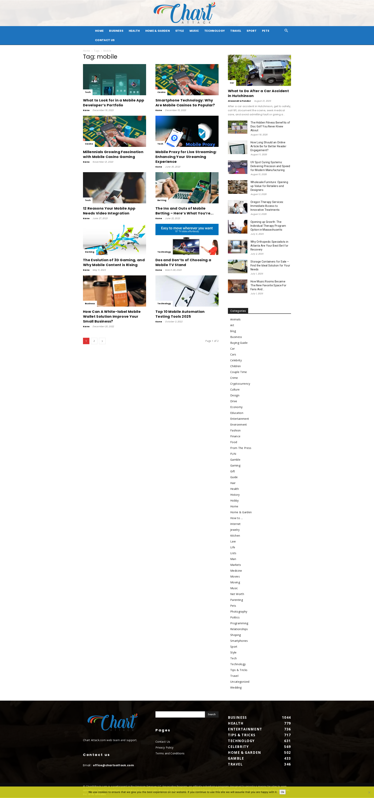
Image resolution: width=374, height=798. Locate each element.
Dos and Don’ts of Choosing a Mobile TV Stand (183, 262)
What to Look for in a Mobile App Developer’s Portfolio (113, 103)
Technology (214, 31)
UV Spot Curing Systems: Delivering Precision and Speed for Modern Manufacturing (270, 166)
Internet (235, 524)
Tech (88, 92)
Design (234, 395)
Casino (161, 92)
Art (232, 325)
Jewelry (235, 530)
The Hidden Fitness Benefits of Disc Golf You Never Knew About (270, 126)
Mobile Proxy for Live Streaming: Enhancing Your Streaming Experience (186, 156)
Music (194, 31)
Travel (235, 31)
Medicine (236, 570)
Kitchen (235, 535)
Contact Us (105, 40)
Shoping (235, 635)
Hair (233, 483)
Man (233, 559)
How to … (236, 518)
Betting (161, 200)
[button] (286, 31)
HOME (99, 31)
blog (233, 331)
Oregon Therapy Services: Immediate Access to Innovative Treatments (267, 205)
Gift (232, 471)
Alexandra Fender (239, 100)
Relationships (239, 629)
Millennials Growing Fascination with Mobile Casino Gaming (113, 154)
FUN (233, 454)
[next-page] (102, 341)
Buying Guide (239, 343)
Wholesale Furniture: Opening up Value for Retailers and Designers (269, 186)
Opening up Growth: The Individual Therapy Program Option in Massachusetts (268, 225)
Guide (234, 477)
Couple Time (238, 372)
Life (232, 547)
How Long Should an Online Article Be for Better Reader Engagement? (268, 146)
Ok (282, 792)
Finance (235, 436)
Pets (265, 31)
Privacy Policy (164, 747)
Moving (235, 582)
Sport (252, 31)
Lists (233, 553)
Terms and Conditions (169, 753)
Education (236, 413)
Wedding (236, 687)
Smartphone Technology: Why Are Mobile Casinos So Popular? (185, 103)
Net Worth (237, 594)
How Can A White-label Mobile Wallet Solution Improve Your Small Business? (112, 316)
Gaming (89, 251)
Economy (236, 407)
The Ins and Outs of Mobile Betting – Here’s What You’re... (184, 211)
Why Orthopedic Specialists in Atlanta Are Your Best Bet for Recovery (269, 245)
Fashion (235, 430)
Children (235, 366)
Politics (235, 617)
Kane (86, 110)
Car (232, 82)
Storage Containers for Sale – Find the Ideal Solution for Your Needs (270, 265)
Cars (233, 354)
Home (86, 50)
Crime (234, 378)
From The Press (240, 448)
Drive (233, 401)
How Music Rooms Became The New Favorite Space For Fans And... (268, 285)
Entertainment (239, 419)
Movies (235, 576)
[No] (369, 792)
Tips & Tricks (238, 670)
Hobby (234, 500)
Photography (238, 611)
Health (134, 31)
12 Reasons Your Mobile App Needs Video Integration (109, 211)
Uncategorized (239, 681)
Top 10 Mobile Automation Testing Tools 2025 (180, 314)
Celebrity (236, 360)
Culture (235, 389)
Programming (239, 623)
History (235, 494)
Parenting (236, 600)
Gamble (235, 459)
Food (233, 442)
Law (233, 541)
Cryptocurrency (240, 383)
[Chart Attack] (187, 13)
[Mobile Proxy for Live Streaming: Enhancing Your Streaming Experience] (187, 131)
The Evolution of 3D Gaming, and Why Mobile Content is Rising (114, 262)
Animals (235, 319)
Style (179, 31)
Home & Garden (157, 31)
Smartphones (239, 641)
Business (116, 31)
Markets (235, 565)
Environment (238, 424)
